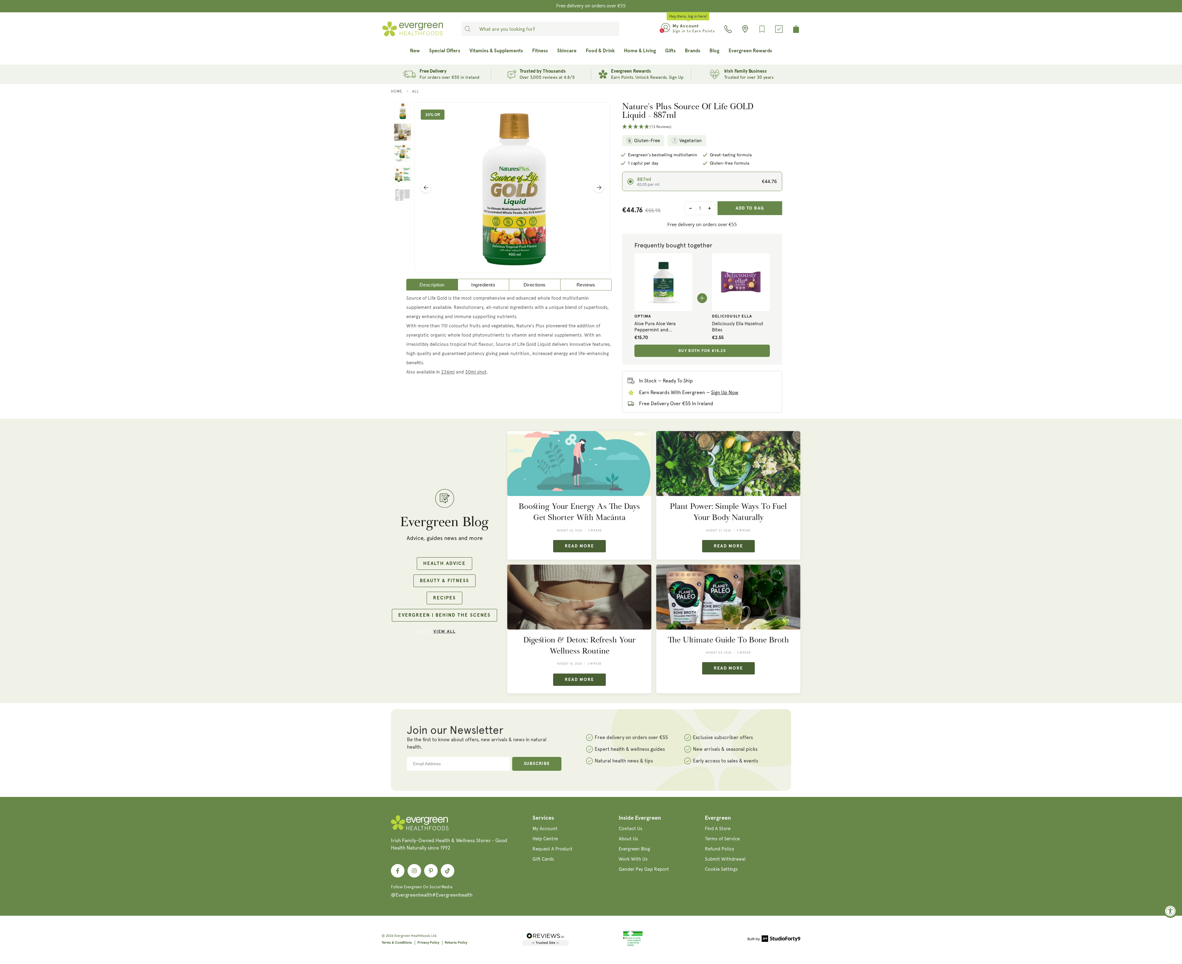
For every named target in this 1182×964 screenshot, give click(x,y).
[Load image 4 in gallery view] (402, 174)
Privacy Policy (428, 942)
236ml (448, 372)
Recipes (444, 598)
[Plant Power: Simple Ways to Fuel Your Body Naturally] (728, 463)
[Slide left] (426, 187)
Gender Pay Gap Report (644, 869)
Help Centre (545, 839)
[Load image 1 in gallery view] (402, 111)
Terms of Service (722, 839)
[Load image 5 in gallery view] (402, 195)
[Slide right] (599, 187)
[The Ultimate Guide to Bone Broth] (728, 597)
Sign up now (724, 392)
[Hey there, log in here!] (665, 29)
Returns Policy (456, 942)
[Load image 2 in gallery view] (402, 132)
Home (396, 91)
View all (444, 632)
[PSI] (633, 945)
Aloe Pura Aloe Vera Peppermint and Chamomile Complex (656, 327)
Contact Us (630, 828)
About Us (628, 839)
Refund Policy (719, 849)
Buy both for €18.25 (702, 351)
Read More (579, 546)
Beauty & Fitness (444, 580)
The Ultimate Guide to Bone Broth (728, 640)
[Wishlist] (762, 29)
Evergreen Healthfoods (412, 936)
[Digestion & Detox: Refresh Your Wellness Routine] (579, 597)
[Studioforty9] (774, 939)
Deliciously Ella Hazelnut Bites (737, 327)
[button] (702, 126)
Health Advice (444, 563)
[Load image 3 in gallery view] (402, 153)
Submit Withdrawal (725, 859)
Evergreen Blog (634, 849)
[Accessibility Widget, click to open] (1170, 911)
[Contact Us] (728, 29)
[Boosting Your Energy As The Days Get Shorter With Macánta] (579, 463)
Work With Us (633, 859)
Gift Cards (543, 859)
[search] (467, 29)
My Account (545, 828)
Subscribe (537, 764)
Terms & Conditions (397, 942)
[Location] (745, 29)
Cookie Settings (721, 869)
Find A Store (717, 828)
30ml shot (476, 372)
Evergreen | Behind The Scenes (444, 615)
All (415, 91)
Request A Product (553, 849)
